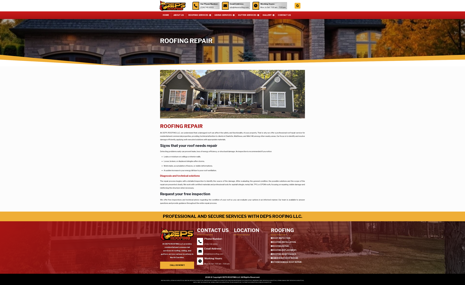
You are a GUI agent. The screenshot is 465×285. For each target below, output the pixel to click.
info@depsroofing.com (239, 7)
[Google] (297, 6)
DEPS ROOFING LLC (231, 277)
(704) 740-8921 (207, 7)
